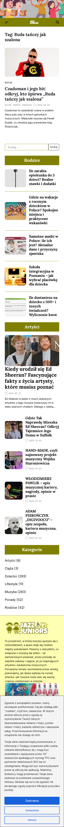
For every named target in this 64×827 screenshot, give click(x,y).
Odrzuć (32, 819)
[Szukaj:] (26, 147)
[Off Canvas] (6, 22)
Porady (10, 600)
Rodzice (11, 607)
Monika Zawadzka (22, 105)
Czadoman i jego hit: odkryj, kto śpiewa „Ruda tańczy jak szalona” (30, 94)
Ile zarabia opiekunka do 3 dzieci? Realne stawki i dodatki (42, 177)
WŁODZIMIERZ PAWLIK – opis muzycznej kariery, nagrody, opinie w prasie (41, 487)
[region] (32, 761)
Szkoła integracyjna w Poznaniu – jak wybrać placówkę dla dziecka (43, 275)
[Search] (57, 22)
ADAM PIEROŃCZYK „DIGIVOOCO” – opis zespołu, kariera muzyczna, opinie (40, 522)
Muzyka (8, 82)
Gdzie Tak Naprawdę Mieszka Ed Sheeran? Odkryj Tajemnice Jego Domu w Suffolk (42, 426)
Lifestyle (11, 584)
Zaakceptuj (32, 800)
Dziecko (11, 576)
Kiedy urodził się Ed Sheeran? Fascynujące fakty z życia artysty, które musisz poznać (31, 378)
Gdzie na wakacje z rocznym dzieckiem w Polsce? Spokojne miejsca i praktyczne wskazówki (43, 210)
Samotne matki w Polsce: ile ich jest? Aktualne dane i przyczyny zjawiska (43, 245)
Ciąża (9, 568)
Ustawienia (32, 810)
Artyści (10, 560)
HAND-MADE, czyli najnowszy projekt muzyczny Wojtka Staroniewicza (41, 456)
